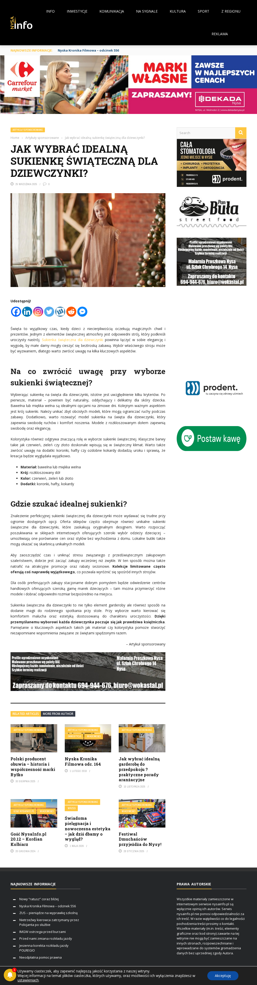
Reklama (220, 33)
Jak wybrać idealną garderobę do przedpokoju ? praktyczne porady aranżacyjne (139, 769)
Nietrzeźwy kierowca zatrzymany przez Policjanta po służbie (49, 922)
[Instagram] (38, 312)
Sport (203, 11)
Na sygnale (147, 11)
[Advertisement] (217, 330)
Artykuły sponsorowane (28, 130)
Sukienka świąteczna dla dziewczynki (72, 339)
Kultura (178, 11)
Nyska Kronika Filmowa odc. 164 (83, 761)
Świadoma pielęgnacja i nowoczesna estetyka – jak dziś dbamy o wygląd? (87, 828)
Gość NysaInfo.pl (24, 811)
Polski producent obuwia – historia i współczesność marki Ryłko (33, 766)
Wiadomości (94, 736)
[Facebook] (16, 312)
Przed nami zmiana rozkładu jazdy (45, 938)
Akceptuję (223, 975)
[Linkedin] (27, 312)
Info (50, 11)
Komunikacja (111, 11)
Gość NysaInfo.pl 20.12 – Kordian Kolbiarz (28, 839)
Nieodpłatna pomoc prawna (40, 957)
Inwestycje (77, 11)
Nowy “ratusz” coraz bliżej (39, 899)
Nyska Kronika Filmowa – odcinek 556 (88, 50)
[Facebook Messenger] (82, 312)
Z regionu (230, 11)
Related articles (26, 714)
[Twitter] (49, 312)
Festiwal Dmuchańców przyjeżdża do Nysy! (140, 839)
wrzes (72, 808)
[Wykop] (60, 312)
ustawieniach (28, 980)
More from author (58, 714)
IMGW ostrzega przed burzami (42, 931)
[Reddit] (71, 312)
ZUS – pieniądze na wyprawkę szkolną (48, 913)
